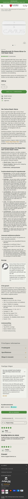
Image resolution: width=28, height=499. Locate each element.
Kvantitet (3, 84)
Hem (2, 9)
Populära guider (7, 468)
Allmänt (4, 465)
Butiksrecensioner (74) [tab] (20, 418)
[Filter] (2, 422)
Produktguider (6, 472)
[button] (5, 56)
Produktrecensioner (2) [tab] (7, 418)
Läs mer (5, 395)
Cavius (6, 9)
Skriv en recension (14, 412)
